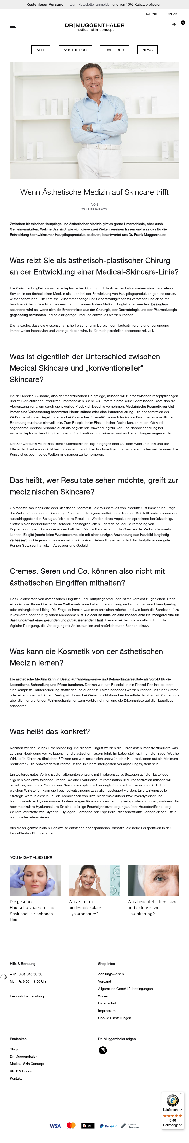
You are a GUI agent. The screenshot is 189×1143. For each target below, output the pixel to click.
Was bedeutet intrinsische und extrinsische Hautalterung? (153, 908)
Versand (104, 981)
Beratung (149, 14)
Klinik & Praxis (21, 1071)
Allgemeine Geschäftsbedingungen (125, 989)
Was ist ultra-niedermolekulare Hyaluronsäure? (85, 908)
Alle (41, 50)
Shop (14, 1049)
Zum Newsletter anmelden (90, 4)
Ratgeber (114, 50)
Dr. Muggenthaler (23, 1056)
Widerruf (104, 996)
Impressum (107, 1011)
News (147, 50)
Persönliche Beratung (27, 996)
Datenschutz (108, 1003)
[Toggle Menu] (37, 26)
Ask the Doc (75, 50)
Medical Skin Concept (27, 1064)
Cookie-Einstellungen (114, 1018)
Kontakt (172, 14)
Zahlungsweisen (111, 974)
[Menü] (181, 1095)
